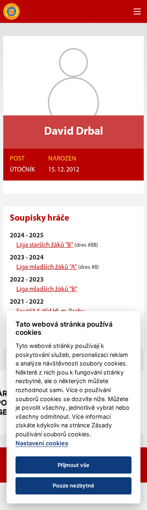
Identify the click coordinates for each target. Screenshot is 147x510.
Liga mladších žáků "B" (46, 289)
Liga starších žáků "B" (44, 245)
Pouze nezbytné (73, 485)
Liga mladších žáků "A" (46, 267)
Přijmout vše (73, 465)
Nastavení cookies (42, 443)
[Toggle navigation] (137, 11)
